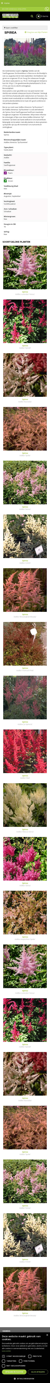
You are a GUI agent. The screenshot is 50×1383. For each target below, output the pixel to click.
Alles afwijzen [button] (38, 1372)
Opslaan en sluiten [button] (14, 1372)
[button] (25, 1378)
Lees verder (6, 1351)
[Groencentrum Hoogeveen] (10, 15)
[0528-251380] (47, 9)
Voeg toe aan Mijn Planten (37, 32)
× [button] (47, 1335)
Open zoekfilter (11, 28)
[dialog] (25, 1357)
